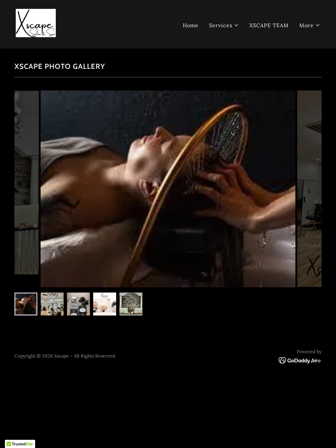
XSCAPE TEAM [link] (269, 25)
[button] (224, 25)
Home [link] (191, 25)
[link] (36, 23)
